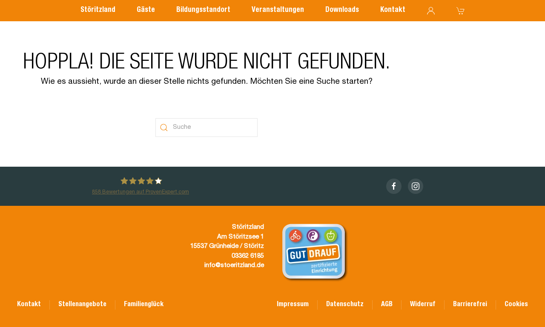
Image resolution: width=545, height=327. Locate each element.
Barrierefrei (470, 304)
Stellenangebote (82, 304)
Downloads (342, 10)
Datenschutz (345, 304)
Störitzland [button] (97, 10)
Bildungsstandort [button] (203, 10)
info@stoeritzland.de (234, 265)
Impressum (293, 304)
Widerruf (423, 304)
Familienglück (144, 304)
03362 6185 (248, 256)
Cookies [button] (516, 304)
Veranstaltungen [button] (278, 10)
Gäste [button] (146, 10)
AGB (387, 304)
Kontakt (392, 10)
